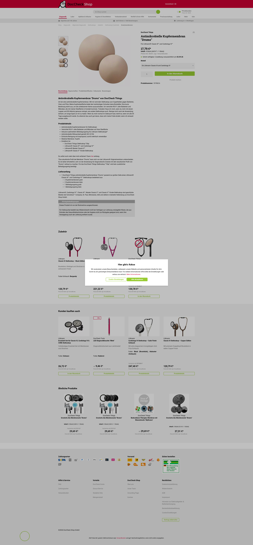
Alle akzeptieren (137, 279)
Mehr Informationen (133, 274)
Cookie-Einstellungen (116, 279)
